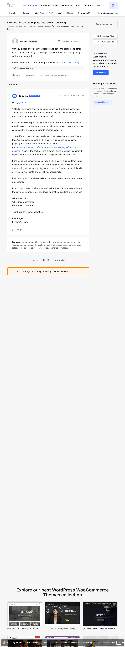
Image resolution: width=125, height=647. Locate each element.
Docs (77, 5)
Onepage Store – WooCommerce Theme (100, 628)
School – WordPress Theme (62, 628)
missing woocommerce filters (25, 245)
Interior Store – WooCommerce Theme (24, 628)
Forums (26, 13)
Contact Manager (102, 102)
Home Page (13, 13)
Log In (112, 5)
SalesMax (101, 5)
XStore (88, 5)
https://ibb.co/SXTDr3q (67, 62)
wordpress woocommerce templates (51, 248)
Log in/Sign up (61, 271)
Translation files (107, 36)
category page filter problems (34, 242)
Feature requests (106, 42)
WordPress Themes (50, 5)
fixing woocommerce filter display (65, 242)
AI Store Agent (31, 5)
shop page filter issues (50, 245)
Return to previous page (108, 13)
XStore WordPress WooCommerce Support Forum (53, 13)
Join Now (102, 73)
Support (66, 5)
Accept (120, 642)
